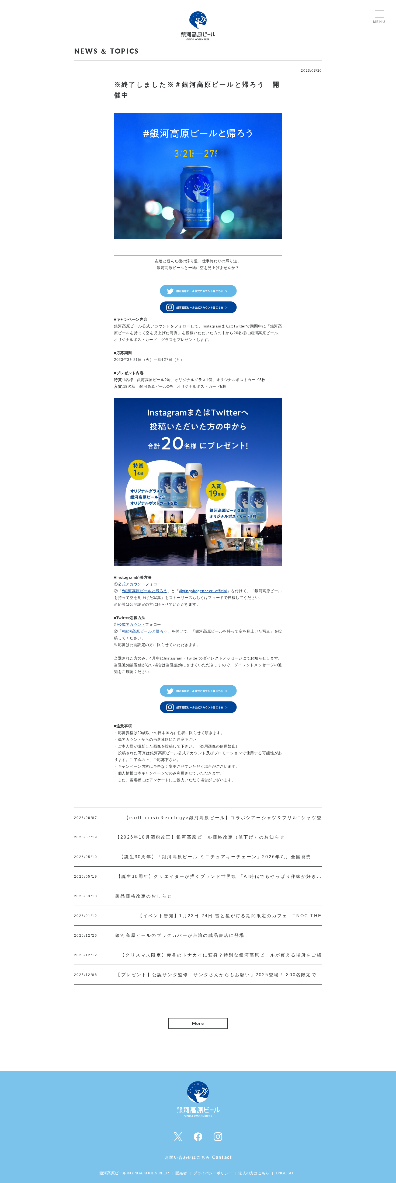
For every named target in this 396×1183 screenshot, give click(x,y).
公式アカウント (131, 584)
